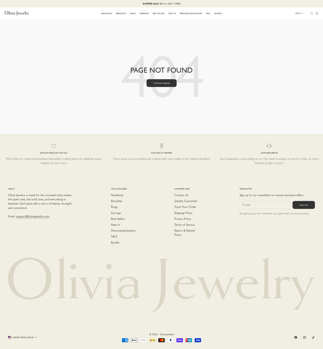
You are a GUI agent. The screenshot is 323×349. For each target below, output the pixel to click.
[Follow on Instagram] (304, 337)
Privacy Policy (182, 219)
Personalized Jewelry (123, 230)
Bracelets (116, 201)
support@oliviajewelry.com (32, 216)
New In (115, 225)
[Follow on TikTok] (313, 337)
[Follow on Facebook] (295, 337)
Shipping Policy (183, 213)
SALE (114, 236)
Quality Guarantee (185, 201)
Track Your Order (185, 207)
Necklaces (117, 195)
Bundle (115, 242)
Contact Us (181, 195)
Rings (114, 207)
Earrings (116, 213)
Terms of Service (184, 225)
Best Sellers (118, 219)
